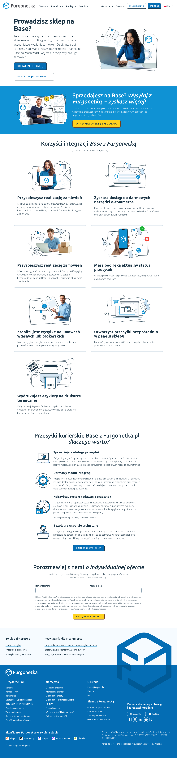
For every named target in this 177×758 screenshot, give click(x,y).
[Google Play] (135, 714)
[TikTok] (151, 719)
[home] (19, 5)
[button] (43, 6)
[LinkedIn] (140, 719)
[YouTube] (146, 719)
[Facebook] (129, 719)
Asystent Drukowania (42, 406)
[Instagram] (135, 719)
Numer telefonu (42, 586)
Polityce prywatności (97, 609)
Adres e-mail (96, 586)
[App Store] (153, 714)
